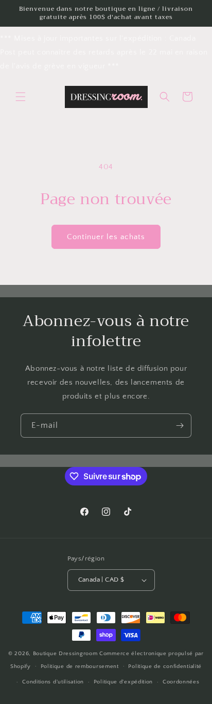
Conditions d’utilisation (53, 682)
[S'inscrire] (179, 425)
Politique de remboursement (80, 666)
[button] (20, 96)
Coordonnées (181, 682)
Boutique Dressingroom (66, 654)
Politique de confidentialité (165, 666)
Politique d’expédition (123, 682)
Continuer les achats (106, 236)
